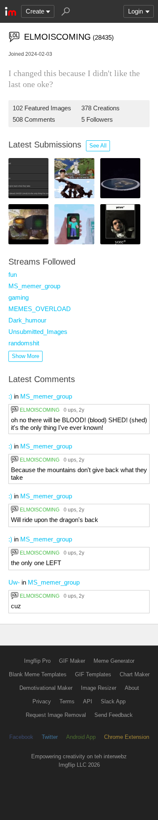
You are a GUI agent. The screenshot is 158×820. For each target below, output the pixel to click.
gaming (18, 297)
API (87, 701)
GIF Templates (93, 674)
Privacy (41, 701)
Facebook (21, 737)
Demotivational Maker (45, 688)
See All (98, 145)
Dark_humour (27, 320)
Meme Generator (114, 661)
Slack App (113, 701)
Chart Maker (135, 674)
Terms (67, 701)
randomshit (23, 343)
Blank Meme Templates (38, 674)
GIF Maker (72, 661)
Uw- (14, 582)
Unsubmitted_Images (37, 331)
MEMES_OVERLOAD (39, 308)
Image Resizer (98, 688)
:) (10, 396)
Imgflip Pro (37, 661)
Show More (25, 356)
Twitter (50, 737)
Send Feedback (113, 715)
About (132, 688)
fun (12, 274)
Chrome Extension (126, 737)
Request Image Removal (56, 715)
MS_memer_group (34, 286)
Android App (81, 737)
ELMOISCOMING (39, 410)
